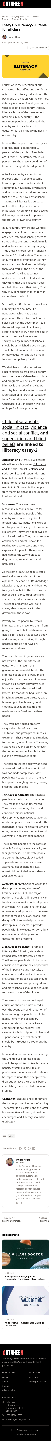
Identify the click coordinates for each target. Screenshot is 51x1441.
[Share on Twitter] (24, 1148)
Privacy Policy (8, 1390)
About (5, 1381)
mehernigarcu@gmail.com (18, 1419)
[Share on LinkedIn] (33, 1148)
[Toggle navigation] (45, 4)
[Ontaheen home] (13, 4)
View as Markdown (39, 48)
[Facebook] (17, 1203)
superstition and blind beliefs (24, 441)
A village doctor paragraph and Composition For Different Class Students (25, 1278)
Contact (5, 1386)
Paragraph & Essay (20, 16)
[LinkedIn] (21, 1203)
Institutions (33, 1377)
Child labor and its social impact (20, 424)
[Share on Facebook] (20, 1148)
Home (5, 16)
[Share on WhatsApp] (29, 1148)
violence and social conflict (24, 430)
